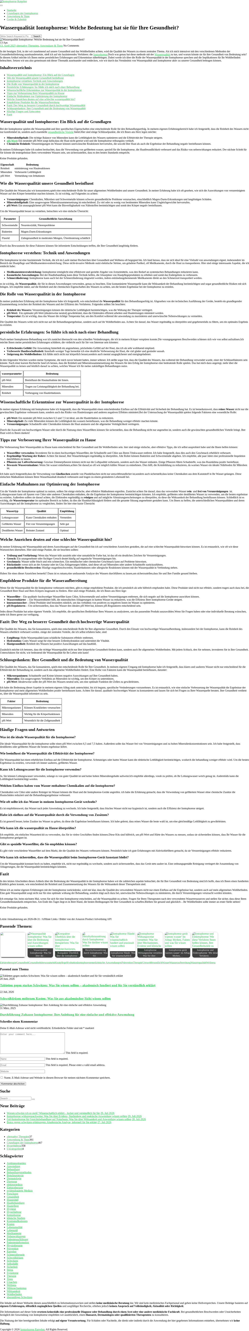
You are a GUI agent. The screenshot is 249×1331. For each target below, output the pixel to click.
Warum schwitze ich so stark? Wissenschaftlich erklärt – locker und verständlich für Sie (53, 1113)
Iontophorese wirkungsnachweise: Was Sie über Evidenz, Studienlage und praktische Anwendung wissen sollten (67, 1116)
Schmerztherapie (16, 1254)
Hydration (71, 962)
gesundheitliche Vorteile (61, 132)
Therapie (137, 962)
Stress (10, 1269)
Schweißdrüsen (15, 1257)
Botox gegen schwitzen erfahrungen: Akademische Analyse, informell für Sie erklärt (52, 1122)
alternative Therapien (27, 45)
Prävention (127, 962)
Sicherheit (12, 1266)
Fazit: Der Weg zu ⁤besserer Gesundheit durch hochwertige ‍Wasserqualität (46, 105)
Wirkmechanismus (16, 1288)
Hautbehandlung (16, 1202)
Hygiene (11, 1208)
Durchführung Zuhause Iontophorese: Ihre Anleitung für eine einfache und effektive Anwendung (67, 1014)
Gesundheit (22, 962)
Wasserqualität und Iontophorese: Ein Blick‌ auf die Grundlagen (40, 74)
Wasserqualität (162, 54)
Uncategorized (14, 1148)
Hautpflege (60, 962)
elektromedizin (15, 1184)
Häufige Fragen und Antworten (23, 111)
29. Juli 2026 (107, 1113)
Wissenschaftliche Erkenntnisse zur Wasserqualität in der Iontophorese (44, 90)
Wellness (210, 962)
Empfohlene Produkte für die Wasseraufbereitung (33, 102)
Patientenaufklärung (17, 1239)
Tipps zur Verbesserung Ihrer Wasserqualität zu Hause (35, 93)
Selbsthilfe (12, 1263)
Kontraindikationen (17, 1221)
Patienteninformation (18, 1242)
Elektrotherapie (8, 962)
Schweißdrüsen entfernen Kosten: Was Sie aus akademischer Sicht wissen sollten (55, 998)
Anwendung (13, 1166)
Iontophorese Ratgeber (32, 1329)
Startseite (11, 10)
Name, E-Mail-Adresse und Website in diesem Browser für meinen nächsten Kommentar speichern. (57, 1077)
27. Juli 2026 (104, 1122)
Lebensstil (12, 1230)
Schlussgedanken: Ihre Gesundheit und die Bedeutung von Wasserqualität (46, 108)
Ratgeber (11, 1251)
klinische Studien (16, 1218)
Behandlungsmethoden (19, 1172)
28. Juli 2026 (139, 1119)
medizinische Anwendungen (106, 962)
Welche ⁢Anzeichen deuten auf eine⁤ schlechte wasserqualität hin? (41, 99)
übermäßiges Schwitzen (19, 1297)
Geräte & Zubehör (16, 19)
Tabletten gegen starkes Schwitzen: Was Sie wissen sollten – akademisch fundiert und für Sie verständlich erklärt (77, 985)
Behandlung (13, 1169)
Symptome (12, 1272)
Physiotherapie (15, 1245)
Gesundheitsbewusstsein (41, 962)
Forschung (12, 1193)
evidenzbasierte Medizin (20, 1190)
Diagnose (12, 1181)
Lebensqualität (14, 1227)
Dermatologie (14, 1178)
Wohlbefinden (14, 1294)
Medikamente (14, 1233)
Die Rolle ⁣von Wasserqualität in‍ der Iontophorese (33, 84)
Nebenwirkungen (16, 1236)
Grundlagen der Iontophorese (22, 13)
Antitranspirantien (16, 1163)
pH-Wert (12, 140)
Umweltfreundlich (152, 962)
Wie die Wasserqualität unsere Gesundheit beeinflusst (35, 78)
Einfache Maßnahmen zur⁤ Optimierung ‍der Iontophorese (37, 96)
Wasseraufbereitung (180, 962)
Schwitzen (12, 1260)
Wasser (166, 962)
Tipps (10, 1279)
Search (36, 36)
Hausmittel (12, 1199)
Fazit (9, 114)
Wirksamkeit (13, 1291)
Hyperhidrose (14, 1145)
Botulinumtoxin (15, 1175)
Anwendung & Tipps (18, 16)
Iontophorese (100, 54)
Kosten (10, 1224)
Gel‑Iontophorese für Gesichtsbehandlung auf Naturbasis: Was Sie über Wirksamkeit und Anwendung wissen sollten (69, 1119)
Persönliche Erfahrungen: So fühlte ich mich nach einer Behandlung (43, 87)
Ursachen (12, 1282)
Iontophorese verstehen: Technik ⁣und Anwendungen (35, 81)
